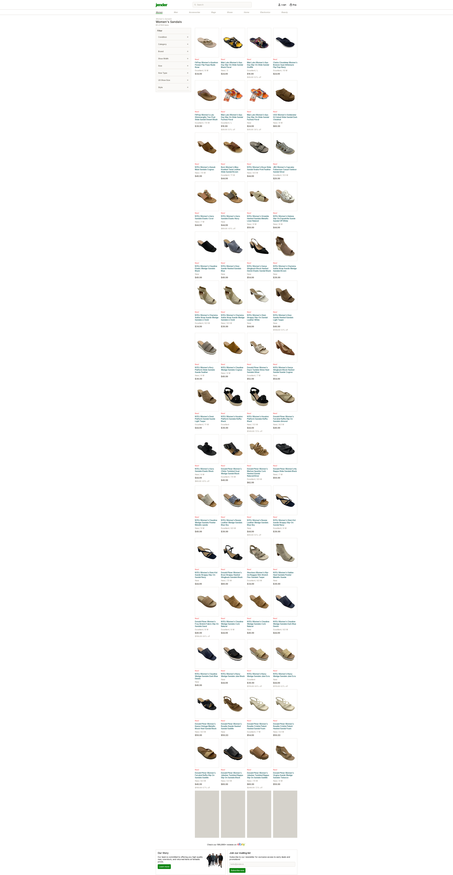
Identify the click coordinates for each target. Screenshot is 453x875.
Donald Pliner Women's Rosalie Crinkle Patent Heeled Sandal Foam (257, 726)
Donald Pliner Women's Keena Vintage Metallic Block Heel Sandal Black (205, 726)
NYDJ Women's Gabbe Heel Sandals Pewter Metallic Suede (283, 574)
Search (200, 5)
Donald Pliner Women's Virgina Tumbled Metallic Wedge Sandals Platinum (206, 827)
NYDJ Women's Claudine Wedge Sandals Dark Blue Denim (284, 623)
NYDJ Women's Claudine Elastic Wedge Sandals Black (206, 268)
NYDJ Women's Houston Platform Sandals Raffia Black (232, 418)
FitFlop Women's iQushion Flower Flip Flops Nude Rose (206, 64)
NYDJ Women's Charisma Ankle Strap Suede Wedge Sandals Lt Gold (206, 317)
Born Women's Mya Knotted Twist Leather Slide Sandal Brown (231, 169)
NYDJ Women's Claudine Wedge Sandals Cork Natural (232, 623)
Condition (162, 37)
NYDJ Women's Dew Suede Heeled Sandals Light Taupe (283, 317)
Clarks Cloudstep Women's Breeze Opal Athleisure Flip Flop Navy (285, 64)
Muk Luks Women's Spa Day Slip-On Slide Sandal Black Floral (232, 64)
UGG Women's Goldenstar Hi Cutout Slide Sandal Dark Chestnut (285, 117)
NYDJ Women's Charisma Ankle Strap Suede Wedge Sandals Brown (285, 268)
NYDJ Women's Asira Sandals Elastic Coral (204, 217)
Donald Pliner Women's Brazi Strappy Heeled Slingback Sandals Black (232, 574)
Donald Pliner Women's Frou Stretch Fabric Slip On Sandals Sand (207, 623)
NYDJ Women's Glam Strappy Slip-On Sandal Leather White (257, 317)
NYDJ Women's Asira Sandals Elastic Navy (230, 217)
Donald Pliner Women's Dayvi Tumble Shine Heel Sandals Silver (258, 369)
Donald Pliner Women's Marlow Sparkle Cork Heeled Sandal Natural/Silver (257, 472)
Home (246, 12)
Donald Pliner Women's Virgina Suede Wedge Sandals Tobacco (283, 775)
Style (160, 87)
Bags (213, 12)
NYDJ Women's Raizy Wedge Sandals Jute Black (233, 675)
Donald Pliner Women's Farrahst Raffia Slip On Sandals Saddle (205, 775)
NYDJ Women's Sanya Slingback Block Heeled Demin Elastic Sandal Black (259, 268)
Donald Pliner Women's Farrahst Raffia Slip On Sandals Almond (283, 418)
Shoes (230, 12)
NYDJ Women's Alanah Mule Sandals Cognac (205, 168)
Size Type (162, 73)
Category (162, 44)
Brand (161, 51)
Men (176, 12)
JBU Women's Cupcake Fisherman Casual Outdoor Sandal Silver (285, 169)
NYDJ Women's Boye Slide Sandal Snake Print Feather (259, 168)
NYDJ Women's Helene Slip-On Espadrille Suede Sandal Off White (284, 218)
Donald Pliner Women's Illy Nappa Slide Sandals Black (285, 470)
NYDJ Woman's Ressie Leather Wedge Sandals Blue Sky (231, 522)
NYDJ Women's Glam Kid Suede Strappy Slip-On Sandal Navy (284, 522)
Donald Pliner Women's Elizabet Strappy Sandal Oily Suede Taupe (257, 827)
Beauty (284, 12)
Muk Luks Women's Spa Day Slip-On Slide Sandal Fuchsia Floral (232, 117)
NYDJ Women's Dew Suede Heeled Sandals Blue (231, 268)
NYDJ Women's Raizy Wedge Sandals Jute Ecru (258, 675)
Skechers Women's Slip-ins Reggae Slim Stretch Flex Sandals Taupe (258, 574)
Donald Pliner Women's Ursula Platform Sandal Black (283, 827)
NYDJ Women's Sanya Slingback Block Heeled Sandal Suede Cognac (283, 369)
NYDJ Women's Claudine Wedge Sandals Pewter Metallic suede (206, 522)
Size (160, 66)
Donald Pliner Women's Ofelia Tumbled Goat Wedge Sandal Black (231, 471)
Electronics (265, 12)
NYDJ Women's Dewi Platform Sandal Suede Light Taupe (205, 418)
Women (159, 12)
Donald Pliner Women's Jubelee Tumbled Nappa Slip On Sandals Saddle (258, 775)
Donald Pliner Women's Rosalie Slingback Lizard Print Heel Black (232, 827)
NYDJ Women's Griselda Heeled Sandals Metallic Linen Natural (258, 218)
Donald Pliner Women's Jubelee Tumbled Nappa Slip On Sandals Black (232, 775)
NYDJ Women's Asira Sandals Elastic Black (204, 470)
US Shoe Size (164, 80)
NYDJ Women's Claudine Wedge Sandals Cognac (232, 368)
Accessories (194, 12)
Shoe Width (163, 58)
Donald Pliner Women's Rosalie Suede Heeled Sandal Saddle (231, 726)
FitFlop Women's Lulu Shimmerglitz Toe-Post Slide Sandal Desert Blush (206, 117)
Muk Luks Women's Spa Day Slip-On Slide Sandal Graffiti (258, 64)
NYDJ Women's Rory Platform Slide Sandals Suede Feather (205, 369)
